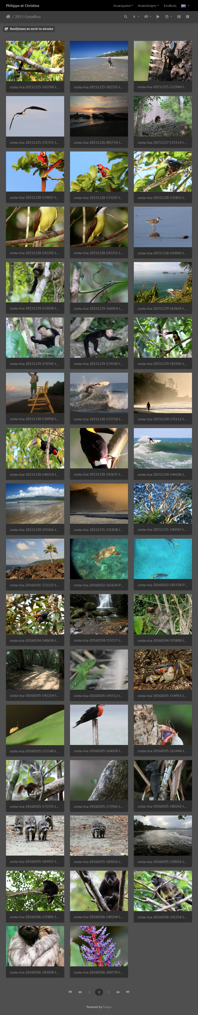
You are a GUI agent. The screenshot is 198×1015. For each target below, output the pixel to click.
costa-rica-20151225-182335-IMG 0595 (99, 87)
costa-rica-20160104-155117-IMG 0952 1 (99, 640)
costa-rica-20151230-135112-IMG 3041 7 (163, 419)
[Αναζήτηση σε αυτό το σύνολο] (126, 17)
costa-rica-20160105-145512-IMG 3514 (99, 696)
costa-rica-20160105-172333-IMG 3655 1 (35, 806)
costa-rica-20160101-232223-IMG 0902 (35, 585)
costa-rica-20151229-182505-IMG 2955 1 (163, 364)
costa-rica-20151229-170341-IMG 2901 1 (35, 364)
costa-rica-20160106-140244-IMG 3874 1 (99, 917)
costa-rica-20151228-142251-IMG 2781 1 (99, 253)
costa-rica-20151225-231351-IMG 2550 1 (35, 142)
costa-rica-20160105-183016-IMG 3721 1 (99, 862)
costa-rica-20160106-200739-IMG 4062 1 (99, 972)
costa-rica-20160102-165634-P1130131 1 (99, 585)
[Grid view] (178, 17)
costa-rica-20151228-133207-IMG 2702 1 (99, 198)
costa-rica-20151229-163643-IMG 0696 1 (163, 308)
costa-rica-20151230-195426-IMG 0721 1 (35, 530)
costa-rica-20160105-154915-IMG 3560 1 (163, 696)
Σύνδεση (170, 6)
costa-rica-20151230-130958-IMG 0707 (35, 419)
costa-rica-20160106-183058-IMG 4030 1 (35, 972)
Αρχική (8, 17)
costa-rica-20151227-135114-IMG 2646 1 (163, 142)
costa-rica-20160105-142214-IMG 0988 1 (35, 695)
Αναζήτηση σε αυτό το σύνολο (31, 29)
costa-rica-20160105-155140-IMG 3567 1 (35, 751)
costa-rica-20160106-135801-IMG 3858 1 (35, 917)
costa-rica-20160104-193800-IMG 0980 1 (163, 640)
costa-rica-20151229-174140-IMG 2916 (99, 364)
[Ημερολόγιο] (168, 17)
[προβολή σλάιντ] (158, 17)
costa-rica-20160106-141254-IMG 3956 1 (163, 917)
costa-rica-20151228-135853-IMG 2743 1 (163, 198)
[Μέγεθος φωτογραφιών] (148, 17)
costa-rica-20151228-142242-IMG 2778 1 (35, 253)
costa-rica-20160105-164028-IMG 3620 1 (99, 751)
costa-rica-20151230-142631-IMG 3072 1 (99, 474)
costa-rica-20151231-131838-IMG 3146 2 (99, 530)
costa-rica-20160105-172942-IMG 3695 (99, 806)
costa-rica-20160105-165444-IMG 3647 (163, 751)
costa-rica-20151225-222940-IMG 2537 (163, 87)
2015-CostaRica (28, 16)
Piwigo (107, 1007)
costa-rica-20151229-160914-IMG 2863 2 (99, 308)
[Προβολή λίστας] (187, 17)
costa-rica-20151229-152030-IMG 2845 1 (35, 308)
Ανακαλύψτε (147, 6)
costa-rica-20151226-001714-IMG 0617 (99, 142)
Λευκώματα (122, 6)
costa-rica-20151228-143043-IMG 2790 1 (163, 253)
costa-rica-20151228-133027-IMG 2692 (35, 197)
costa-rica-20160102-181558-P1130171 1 (163, 585)
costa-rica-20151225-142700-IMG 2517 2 (35, 87)
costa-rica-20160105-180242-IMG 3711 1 (163, 806)
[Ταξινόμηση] (136, 17)
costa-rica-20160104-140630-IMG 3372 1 (35, 640)
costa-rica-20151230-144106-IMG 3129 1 (163, 474)
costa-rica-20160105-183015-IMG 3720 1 (35, 861)
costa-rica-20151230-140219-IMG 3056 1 (35, 474)
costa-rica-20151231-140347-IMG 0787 (163, 529)
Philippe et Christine (22, 5)
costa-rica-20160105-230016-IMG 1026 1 (163, 862)
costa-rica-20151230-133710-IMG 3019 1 (99, 419)
